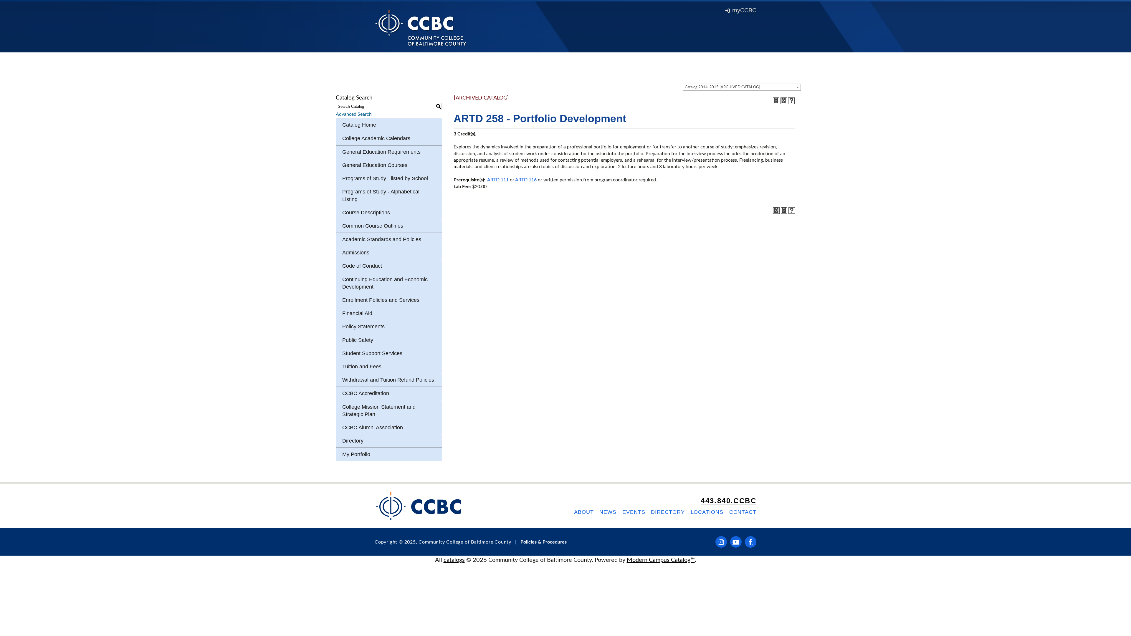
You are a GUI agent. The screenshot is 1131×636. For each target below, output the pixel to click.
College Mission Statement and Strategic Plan (379, 410)
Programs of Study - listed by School (385, 178)
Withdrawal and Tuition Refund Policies (388, 380)
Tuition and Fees (361, 367)
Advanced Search (354, 114)
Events (633, 512)
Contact (742, 512)
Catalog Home (359, 125)
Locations (707, 512)
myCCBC (744, 10)
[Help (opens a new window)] (791, 100)
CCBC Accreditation (365, 393)
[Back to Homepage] (421, 27)
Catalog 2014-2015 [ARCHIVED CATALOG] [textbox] (722, 87)
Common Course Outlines (372, 226)
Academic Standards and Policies (381, 239)
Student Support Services (372, 353)
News (607, 512)
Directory (352, 441)
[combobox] (742, 87)
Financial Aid (357, 313)
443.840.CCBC (728, 501)
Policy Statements (363, 326)
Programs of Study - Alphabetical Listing (380, 195)
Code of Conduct (362, 266)
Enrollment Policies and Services (380, 300)
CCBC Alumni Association (372, 427)
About (584, 512)
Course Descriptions (366, 213)
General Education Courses (374, 165)
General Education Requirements (381, 152)
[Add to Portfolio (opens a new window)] (776, 100)
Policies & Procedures (543, 542)
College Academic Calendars (376, 138)
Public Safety (357, 340)
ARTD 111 (498, 180)
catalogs (454, 560)
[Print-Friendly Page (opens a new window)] (784, 100)
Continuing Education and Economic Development (385, 283)
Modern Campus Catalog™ (661, 560)
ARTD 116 (526, 180)
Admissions (355, 253)
